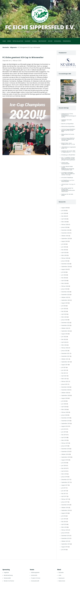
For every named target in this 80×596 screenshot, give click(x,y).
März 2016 (64, 527)
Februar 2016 (64, 530)
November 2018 (65, 451)
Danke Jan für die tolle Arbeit (67, 194)
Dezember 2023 (65, 291)
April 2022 (64, 342)
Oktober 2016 (64, 507)
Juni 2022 (63, 336)
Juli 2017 (63, 488)
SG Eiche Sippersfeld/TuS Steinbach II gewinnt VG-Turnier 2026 (68, 139)
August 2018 (64, 460)
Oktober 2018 (64, 454)
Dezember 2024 (65, 263)
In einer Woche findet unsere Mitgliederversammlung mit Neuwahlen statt (67, 168)
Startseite (5, 47)
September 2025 (65, 238)
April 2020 (64, 406)
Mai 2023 (63, 311)
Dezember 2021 (65, 353)
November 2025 (65, 233)
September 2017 (65, 482)
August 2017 (64, 485)
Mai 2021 (63, 373)
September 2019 (65, 423)
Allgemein (13, 47)
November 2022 (65, 325)
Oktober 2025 (64, 235)
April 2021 (64, 376)
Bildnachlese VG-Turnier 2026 (67, 135)
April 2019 (64, 437)
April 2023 (64, 314)
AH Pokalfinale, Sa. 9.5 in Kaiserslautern (67, 181)
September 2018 (65, 457)
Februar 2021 (64, 381)
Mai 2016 (63, 521)
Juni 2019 (63, 432)
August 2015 (64, 547)
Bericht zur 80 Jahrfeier (67, 123)
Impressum (61, 578)
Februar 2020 (64, 412)
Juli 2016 (63, 516)
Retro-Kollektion (18, 41)
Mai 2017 (63, 493)
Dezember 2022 (65, 322)
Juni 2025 (63, 247)
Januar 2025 (64, 261)
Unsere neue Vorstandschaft (65, 163)
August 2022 (64, 334)
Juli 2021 (63, 367)
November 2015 (65, 538)
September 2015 (65, 544)
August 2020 (64, 398)
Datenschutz (62, 581)
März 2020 (64, 409)
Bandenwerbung (8, 575)
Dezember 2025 (65, 230)
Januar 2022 (64, 350)
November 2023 (65, 294)
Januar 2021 (64, 384)
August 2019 (64, 426)
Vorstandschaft (35, 581)
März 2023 (64, 317)
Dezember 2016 (65, 504)
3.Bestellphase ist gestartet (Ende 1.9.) (68, 147)
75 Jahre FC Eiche (35, 578)
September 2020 (65, 395)
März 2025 (64, 255)
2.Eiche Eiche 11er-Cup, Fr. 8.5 (68, 184)
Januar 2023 (64, 319)
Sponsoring (57, 41)
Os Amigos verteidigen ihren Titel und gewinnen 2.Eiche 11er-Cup (68, 173)
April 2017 (64, 496)
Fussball (34, 41)
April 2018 (64, 471)
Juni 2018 (63, 465)
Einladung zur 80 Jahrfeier (68, 155)
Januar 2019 (64, 446)
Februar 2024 (64, 286)
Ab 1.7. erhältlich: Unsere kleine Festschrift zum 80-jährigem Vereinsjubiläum (68, 159)
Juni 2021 (63, 370)
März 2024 (64, 283)
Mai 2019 (63, 434)
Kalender (27, 41)
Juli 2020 (63, 401)
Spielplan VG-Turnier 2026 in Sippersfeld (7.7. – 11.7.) (68, 151)
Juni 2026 (63, 213)
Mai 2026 (63, 216)
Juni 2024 (63, 275)
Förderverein (67, 41)
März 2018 (64, 474)
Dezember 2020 (65, 387)
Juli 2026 (63, 210)
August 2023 (64, 303)
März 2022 (64, 345)
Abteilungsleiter (35, 572)
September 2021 (65, 362)
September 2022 (65, 331)
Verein (9, 41)
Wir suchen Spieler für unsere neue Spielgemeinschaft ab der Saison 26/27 (68, 189)
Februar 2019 (64, 443)
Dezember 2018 (65, 448)
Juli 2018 (63, 462)
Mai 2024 (63, 277)
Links (60, 575)
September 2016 (65, 510)
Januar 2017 (64, 502)
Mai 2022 (63, 339)
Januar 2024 (64, 289)
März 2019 (64, 440)
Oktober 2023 (64, 297)
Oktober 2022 (64, 328)
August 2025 (64, 241)
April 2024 (64, 280)
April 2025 (64, 252)
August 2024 (64, 269)
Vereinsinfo (34, 575)
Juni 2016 (63, 518)
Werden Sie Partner (9, 581)
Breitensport (42, 41)
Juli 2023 (63, 305)
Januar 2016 (64, 532)
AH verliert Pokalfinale (67, 177)
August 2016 (64, 513)
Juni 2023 (63, 308)
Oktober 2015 (64, 541)
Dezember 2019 (65, 418)
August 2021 (64, 364)
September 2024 (65, 266)
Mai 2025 (63, 249)
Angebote (6, 572)
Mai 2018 (63, 468)
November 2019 (65, 420)
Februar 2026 (64, 224)
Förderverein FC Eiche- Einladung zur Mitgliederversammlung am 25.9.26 (68, 115)
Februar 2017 (64, 499)
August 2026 (64, 207)
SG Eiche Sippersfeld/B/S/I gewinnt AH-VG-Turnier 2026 (68, 130)
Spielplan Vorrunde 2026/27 (66, 120)
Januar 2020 (64, 415)
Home (4, 41)
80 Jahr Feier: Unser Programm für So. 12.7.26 (68, 143)
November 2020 (65, 390)
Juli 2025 (63, 244)
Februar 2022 (64, 348)
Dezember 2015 (65, 535)
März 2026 (64, 221)
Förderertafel (7, 578)
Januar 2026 (64, 227)
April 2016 (64, 524)
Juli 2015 (63, 549)
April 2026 (64, 219)
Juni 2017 (63, 490)
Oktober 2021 (64, 359)
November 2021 (65, 356)
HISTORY (50, 41)
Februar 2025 (64, 258)
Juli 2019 (63, 429)
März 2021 (64, 378)
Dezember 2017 (65, 479)
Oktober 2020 (64, 392)
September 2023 (65, 300)
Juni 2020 (63, 404)
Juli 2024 (63, 272)
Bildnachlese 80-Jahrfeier (68, 126)
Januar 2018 (64, 476)
